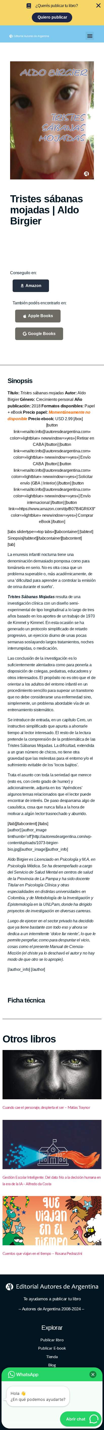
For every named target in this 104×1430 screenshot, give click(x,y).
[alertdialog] (52, 12)
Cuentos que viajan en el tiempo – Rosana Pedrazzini (42, 1254)
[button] (90, 36)
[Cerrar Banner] (98, 6)
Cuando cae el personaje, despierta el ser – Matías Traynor (46, 1108)
